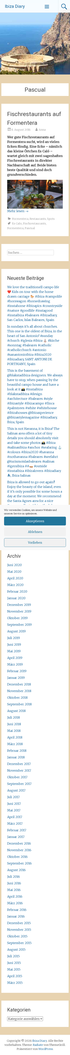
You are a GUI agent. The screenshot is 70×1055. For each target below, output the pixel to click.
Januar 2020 (16, 598)
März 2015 (15, 983)
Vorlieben (35, 542)
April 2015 (14, 976)
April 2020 (15, 578)
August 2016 (16, 870)
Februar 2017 (16, 830)
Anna (42, 129)
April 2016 (14, 896)
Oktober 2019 (17, 618)
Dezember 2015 (19, 923)
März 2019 (15, 664)
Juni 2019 (14, 644)
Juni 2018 (14, 724)
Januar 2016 (16, 916)
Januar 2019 (16, 678)
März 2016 (15, 903)
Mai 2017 (13, 810)
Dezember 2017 (19, 764)
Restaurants (38, 219)
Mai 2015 (13, 969)
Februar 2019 (16, 671)
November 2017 (19, 770)
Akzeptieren (35, 521)
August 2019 (16, 631)
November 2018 (19, 691)
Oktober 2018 (17, 697)
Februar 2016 (16, 910)
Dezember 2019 (19, 605)
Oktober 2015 (17, 936)
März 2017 (15, 823)
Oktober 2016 (17, 857)
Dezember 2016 (19, 843)
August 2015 (16, 949)
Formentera (20, 219)
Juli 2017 (13, 797)
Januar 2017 (15, 837)
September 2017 (19, 784)
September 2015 (19, 943)
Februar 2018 (16, 751)
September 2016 (19, 863)
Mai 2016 (14, 890)
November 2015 (19, 930)
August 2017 (16, 790)
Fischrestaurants (34, 223)
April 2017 (14, 817)
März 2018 (15, 744)
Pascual (30, 228)
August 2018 (16, 711)
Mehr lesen (17, 211)
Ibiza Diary (15, 6)
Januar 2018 (16, 757)
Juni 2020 (14, 565)
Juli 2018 (13, 717)
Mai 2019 (14, 651)
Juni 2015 (14, 963)
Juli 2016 (13, 877)
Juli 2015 (13, 956)
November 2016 (19, 850)
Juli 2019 (13, 638)
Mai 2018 (14, 731)
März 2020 (15, 585)
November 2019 (19, 611)
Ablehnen (35, 532)
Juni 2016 (14, 883)
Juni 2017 (14, 804)
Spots (51, 219)
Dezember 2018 (19, 684)
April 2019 (14, 658)
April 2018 (14, 737)
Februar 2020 (17, 591)
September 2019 (19, 625)
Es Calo (17, 223)
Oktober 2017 (17, 777)
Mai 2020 (14, 572)
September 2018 (19, 704)
